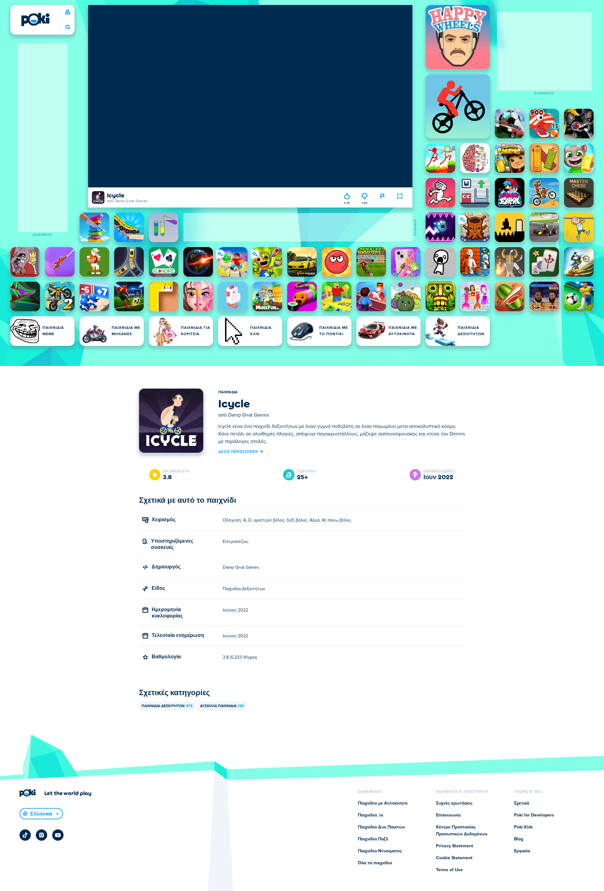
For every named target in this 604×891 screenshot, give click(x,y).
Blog (518, 839)
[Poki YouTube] (58, 835)
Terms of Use (449, 870)
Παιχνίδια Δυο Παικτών (381, 827)
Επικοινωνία (448, 815)
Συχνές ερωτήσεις (454, 803)
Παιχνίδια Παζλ (373, 839)
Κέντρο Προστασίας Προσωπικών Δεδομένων (461, 830)
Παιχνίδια (228, 392)
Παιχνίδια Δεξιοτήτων (167, 706)
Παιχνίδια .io (370, 815)
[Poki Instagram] (41, 835)
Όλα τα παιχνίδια (375, 863)
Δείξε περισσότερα (238, 451)
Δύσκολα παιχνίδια (222, 706)
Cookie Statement (454, 858)
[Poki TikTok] (25, 835)
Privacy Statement (454, 846)
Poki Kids (523, 827)
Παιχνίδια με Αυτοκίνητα (382, 803)
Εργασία (522, 851)
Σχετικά (521, 803)
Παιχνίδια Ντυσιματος (380, 851)
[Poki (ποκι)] (35, 19)
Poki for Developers (534, 815)
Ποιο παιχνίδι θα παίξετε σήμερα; (68, 27)
